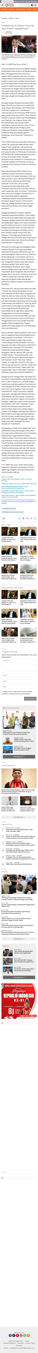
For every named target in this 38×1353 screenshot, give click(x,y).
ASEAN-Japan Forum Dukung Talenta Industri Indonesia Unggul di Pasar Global (16, 919)
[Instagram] (21, 1335)
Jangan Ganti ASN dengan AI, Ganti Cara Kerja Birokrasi (16, 480)
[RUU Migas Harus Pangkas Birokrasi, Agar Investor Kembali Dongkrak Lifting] (8, 749)
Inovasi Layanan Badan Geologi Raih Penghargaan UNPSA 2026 (18, 905)
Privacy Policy (30, 1343)
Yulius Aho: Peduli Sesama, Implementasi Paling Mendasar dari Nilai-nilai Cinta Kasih (27, 809)
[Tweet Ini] (23, 518)
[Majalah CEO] (12, 5)
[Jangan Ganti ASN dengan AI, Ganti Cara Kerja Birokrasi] (9, 531)
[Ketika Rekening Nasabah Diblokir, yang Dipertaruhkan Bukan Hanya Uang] (9, 550)
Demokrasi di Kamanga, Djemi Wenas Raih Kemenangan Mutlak (24, 969)
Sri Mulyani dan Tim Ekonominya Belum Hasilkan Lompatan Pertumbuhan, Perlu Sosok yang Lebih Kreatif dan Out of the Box (21, 858)
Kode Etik (20, 1343)
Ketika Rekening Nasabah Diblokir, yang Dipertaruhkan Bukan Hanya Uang (14, 487)
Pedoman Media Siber (16, 1341)
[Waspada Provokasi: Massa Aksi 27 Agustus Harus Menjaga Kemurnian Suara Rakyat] (28, 550)
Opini (3, 22)
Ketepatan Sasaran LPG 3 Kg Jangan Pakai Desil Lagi (18, 484)
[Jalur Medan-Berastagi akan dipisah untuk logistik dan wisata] (8, 952)
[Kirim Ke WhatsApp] (35, 518)
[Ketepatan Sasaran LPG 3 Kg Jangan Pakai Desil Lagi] (28, 531)
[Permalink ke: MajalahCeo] (3, 32)
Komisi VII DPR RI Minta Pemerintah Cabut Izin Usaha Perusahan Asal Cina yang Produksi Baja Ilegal (20, 837)
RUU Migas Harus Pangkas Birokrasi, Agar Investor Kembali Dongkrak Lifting (22, 749)
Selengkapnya (18, 756)
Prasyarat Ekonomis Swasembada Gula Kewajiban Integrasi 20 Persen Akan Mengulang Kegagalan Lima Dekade (18, 501)
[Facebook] (10, 1335)
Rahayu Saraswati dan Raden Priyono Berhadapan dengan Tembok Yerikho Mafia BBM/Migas (20, 844)
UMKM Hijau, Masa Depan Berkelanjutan (19, 864)
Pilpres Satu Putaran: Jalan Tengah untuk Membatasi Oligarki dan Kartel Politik (18, 496)
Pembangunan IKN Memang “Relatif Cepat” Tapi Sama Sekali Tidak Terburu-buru (20, 851)
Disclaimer (19, 1345)
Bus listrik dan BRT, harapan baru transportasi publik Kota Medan (24, 961)
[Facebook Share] (19, 518)
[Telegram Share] (31, 518)
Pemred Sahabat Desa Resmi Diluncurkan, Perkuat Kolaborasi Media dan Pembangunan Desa (17, 933)
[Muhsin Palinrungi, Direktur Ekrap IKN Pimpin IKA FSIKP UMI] (9, 800)
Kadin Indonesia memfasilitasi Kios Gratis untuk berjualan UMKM (19, 830)
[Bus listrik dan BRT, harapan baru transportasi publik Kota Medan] (8, 961)
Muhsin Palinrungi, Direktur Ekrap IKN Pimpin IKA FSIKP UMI (8, 809)
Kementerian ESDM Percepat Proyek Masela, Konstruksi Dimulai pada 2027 (15, 912)
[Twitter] (13, 1335)
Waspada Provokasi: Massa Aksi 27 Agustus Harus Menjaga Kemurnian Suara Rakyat (17, 491)
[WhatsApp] (24, 1335)
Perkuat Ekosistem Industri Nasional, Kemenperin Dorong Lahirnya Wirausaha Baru (17, 926)
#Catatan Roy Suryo (9, 508)
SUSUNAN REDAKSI (9, 1343)
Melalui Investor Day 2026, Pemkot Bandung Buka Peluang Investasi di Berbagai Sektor (24, 740)
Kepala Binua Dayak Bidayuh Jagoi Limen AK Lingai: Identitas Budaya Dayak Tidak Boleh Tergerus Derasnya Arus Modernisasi (18, 791)
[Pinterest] (17, 1335)
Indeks (27, 1341)
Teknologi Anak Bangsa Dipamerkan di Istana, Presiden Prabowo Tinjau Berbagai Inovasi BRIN (17, 898)
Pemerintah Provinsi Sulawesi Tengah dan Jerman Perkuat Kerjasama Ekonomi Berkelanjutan (16, 733)
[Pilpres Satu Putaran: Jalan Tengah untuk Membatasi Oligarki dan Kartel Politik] (9, 568)
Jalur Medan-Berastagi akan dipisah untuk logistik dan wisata (23, 952)
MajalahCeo (9, 32)
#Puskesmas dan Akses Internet (12, 512)
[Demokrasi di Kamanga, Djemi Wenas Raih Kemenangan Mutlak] (8, 970)
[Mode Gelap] (32, 5)
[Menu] (2, 5)
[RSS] (28, 1335)
